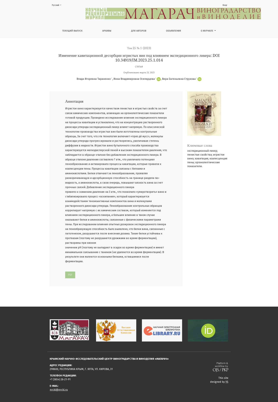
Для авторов (138, 30)
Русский (57, 5)
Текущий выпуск (72, 30)
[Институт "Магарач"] (69, 329)
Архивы (106, 30)
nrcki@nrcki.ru (59, 389)
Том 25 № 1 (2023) (139, 48)
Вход (225, 5)
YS (226, 381)
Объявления (173, 30)
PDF (70, 274)
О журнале (207, 30)
